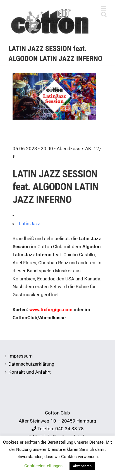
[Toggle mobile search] (104, 14)
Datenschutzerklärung (31, 364)
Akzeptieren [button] (82, 466)
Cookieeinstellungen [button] (43, 465)
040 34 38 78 (69, 428)
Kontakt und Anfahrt (29, 372)
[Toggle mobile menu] (104, 8)
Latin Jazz (29, 223)
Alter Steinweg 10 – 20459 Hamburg (57, 421)
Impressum (20, 356)
